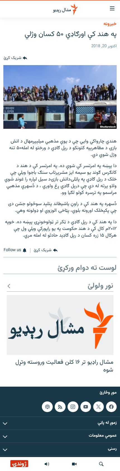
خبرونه (110, 24)
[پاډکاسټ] (47, 406)
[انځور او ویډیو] (74, 464)
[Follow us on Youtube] (85, 406)
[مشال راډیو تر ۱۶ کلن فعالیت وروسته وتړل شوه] (60, 325)
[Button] (15, 58)
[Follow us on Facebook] (111, 406)
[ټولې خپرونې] (47, 464)
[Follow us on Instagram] (73, 406)
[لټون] (101, 464)
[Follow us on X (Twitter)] (98, 406)
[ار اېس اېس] (60, 406)
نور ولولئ (100, 286)
